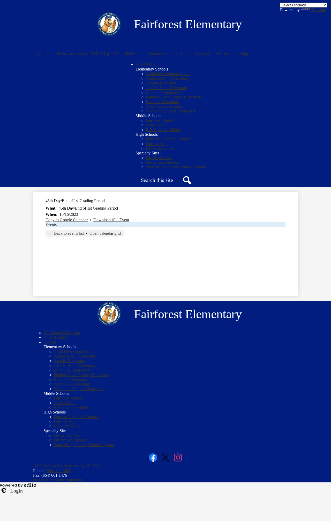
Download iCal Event (111, 220)
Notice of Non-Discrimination (57, 480)
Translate (318, 10)
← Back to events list (66, 233)
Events (51, 224)
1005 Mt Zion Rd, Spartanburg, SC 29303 (67, 466)
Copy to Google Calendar (67, 220)
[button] (43, 53)
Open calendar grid (105, 233)
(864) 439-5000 (58, 470)
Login (11, 491)
